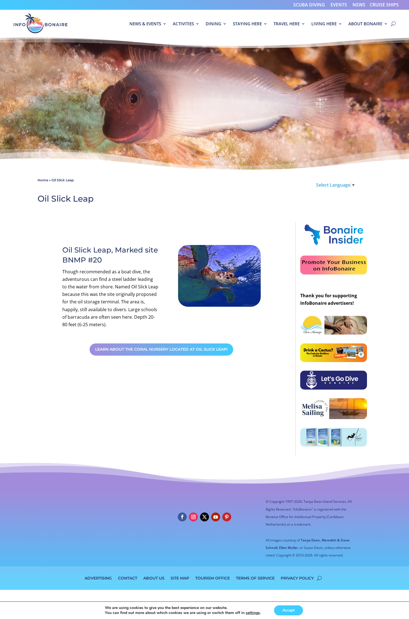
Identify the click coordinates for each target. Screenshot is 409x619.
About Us (153, 578)
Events (339, 5)
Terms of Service (255, 578)
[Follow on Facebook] (182, 516)
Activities (183, 23)
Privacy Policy (297, 578)
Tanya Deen (310, 540)
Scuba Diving (309, 5)
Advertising (98, 578)
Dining (213, 23)
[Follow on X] (204, 516)
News (359, 5)
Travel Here (287, 23)
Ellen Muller (288, 547)
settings (253, 612)
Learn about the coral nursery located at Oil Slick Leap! (161, 349)
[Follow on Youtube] (215, 516)
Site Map (180, 578)
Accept (288, 610)
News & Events (145, 23)
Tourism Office (212, 578)
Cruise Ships (384, 5)
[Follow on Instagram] (193, 516)
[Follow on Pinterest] (226, 516)
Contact (127, 578)
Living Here (324, 23)
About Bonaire (365, 23)
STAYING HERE (247, 23)
